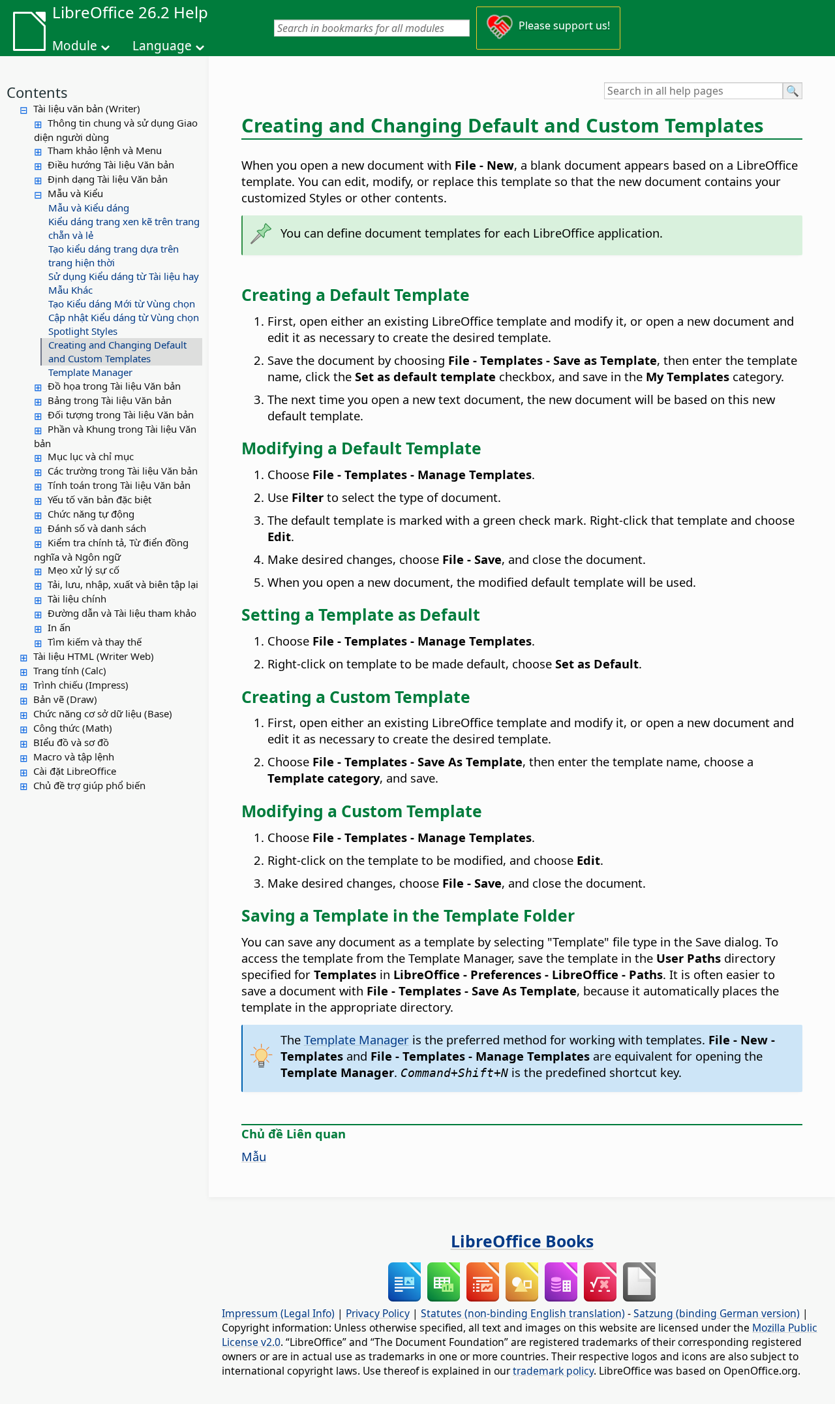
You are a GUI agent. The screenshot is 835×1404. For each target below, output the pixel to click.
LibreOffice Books (522, 1241)
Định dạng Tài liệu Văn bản (108, 178)
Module (74, 45)
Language (162, 45)
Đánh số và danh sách (97, 528)
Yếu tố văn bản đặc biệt (99, 499)
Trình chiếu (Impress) (81, 684)
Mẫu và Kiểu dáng (88, 207)
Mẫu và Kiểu (75, 193)
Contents (37, 92)
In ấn (59, 627)
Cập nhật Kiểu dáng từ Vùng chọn (123, 317)
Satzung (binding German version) (716, 1313)
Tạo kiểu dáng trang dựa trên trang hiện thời (113, 255)
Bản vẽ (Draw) (65, 699)
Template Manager (90, 372)
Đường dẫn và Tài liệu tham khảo (122, 612)
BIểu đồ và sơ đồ (71, 742)
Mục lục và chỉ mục (91, 456)
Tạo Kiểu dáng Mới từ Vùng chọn (121, 303)
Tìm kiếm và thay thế (95, 641)
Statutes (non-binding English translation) (523, 1313)
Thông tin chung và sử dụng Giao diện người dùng (116, 130)
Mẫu (253, 1156)
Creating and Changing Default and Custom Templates (117, 351)
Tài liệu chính (77, 598)
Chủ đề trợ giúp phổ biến (89, 785)
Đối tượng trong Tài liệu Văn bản (121, 414)
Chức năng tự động (91, 513)
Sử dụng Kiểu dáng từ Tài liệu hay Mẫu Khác (123, 283)
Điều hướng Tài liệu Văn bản (111, 164)
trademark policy (553, 1371)
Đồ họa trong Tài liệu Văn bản (114, 385)
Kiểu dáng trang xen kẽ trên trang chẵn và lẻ (124, 228)
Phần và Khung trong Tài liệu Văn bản (115, 436)
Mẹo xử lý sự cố (83, 569)
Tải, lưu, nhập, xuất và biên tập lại (123, 584)
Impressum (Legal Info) (278, 1313)
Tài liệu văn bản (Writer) (86, 108)
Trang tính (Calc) (69, 670)
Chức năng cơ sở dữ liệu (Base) (102, 713)
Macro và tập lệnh (73, 756)
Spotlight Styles (82, 330)
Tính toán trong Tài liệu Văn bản (119, 484)
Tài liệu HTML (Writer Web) (93, 656)
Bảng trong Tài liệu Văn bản (110, 400)
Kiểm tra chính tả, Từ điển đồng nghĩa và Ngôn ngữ (111, 549)
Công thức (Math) (72, 727)
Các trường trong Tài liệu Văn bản (123, 470)
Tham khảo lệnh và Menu (105, 150)
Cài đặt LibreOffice (74, 770)
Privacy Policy (378, 1313)
